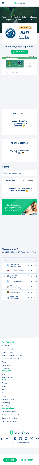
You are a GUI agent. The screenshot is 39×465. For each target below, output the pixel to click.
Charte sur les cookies (9, 418)
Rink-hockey (6, 403)
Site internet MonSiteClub (10, 359)
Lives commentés (8, 349)
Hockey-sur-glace (8, 399)
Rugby (4, 393)
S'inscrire (10, 460)
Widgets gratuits (7, 352)
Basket (4, 386)
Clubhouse (5, 368)
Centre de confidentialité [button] (10, 421)
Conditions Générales (9, 411)
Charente (33, 17)
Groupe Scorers (7, 377)
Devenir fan (21, 52)
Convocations (6, 365)
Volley (4, 396)
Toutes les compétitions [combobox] (12, 173)
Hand (3, 389)
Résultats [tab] (10, 180)
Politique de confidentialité (11, 415)
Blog (3, 374)
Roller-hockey (6, 406)
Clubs (24, 17)
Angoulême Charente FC (15, 20)
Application (5, 346)
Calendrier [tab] (28, 180)
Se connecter (27, 460)
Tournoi (4, 362)
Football (14, 17)
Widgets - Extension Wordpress (12, 355)
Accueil (4, 17)
